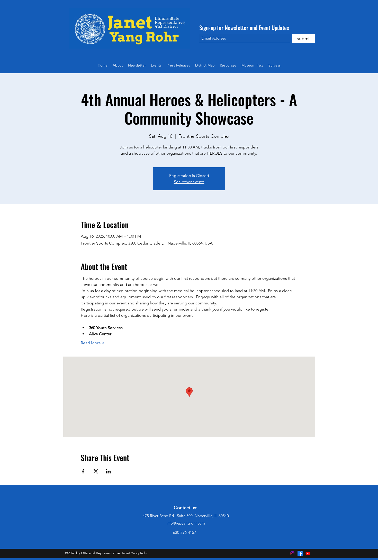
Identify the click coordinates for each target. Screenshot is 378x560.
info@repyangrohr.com (185, 523)
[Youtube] (307, 553)
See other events (189, 181)
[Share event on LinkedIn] (108, 471)
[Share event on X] (95, 471)
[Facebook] (300, 553)
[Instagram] (292, 553)
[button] (228, 65)
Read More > (93, 342)
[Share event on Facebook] (83, 471)
